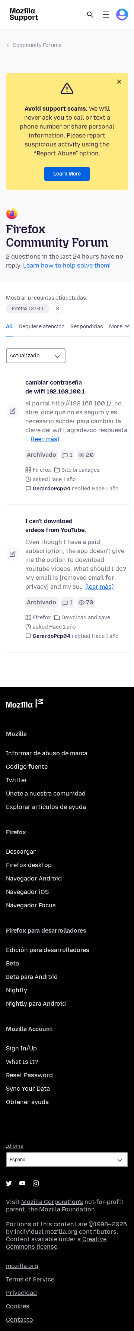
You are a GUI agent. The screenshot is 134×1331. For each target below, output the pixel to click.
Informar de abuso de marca (46, 753)
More (116, 326)
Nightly (16, 990)
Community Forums (37, 45)
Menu (106, 14)
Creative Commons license (56, 1243)
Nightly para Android (36, 1003)
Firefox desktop (29, 865)
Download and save (85, 617)
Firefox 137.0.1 (28, 308)
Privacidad (21, 1292)
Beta (12, 963)
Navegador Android (34, 878)
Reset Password (29, 1075)
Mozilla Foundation (67, 1209)
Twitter (16, 780)
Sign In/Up (21, 1048)
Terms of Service (30, 1279)
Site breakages (80, 470)
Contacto (19, 1319)
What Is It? (22, 1061)
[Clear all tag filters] (57, 308)
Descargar (21, 851)
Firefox (42, 470)
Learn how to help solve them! (67, 265)
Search (90, 14)
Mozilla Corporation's (52, 1201)
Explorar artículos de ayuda (46, 806)
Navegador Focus (31, 905)
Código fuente (27, 766)
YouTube (22, 1183)
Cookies (17, 1306)
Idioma (14, 1146)
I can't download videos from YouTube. (55, 526)
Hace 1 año (105, 489)
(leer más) (45, 439)
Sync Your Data (28, 1088)
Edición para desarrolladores (47, 950)
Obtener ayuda (27, 1102)
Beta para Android (32, 976)
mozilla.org (22, 1266)
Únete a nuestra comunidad (46, 793)
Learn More (67, 174)
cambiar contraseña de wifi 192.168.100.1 (55, 387)
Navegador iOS (27, 891)
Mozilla (24, 705)
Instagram (36, 1183)
